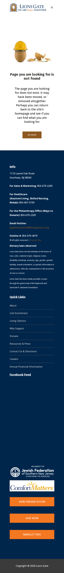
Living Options (18, 320)
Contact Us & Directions (23, 351)
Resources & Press (20, 343)
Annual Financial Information (26, 366)
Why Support (17, 328)
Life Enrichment (19, 313)
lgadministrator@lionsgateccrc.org (29, 227)
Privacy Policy (35, 240)
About (13, 305)
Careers (14, 359)
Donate (14, 336)
